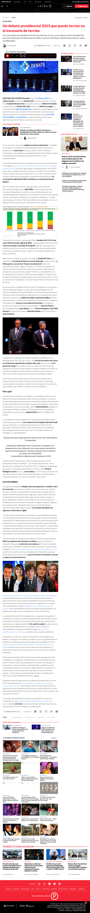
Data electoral (40, 10)
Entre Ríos (45, 889)
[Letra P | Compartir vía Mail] (85, 45)
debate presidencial (23, 109)
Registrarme (82, 6)
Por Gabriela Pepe (11, 45)
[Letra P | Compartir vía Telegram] (80, 45)
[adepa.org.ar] (22, 906)
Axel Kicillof (48, 1)
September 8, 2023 (43, 456)
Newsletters (82, 11)
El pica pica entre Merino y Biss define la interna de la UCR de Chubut (74, 181)
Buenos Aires (25, 889)
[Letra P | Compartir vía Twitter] (69, 45)
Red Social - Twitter (39, 883)
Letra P (7, 17)
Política (14, 17)
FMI (30, 1)
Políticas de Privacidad (79, 910)
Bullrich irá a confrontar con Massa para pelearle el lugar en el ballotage (29, 595)
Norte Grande (63, 889)
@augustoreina (11, 448)
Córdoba (54, 889)
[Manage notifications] (85, 902)
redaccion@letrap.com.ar (79, 909)
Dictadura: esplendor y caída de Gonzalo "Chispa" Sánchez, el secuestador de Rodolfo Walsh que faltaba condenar (73, 188)
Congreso (81, 889)
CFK (25, 1)
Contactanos (32, 884)
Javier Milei (17, 1)
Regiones (6, 11)
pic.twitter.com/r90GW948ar (30, 453)
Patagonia (72, 889)
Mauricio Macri (44, 98)
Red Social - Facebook (44, 883)
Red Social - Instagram (49, 883)
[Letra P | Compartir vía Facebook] (75, 45)
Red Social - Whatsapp (59, 883)
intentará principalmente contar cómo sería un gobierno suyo (33, 549)
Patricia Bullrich (9, 117)
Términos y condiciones (65, 910)
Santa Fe (38, 889)
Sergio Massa (22, 117)
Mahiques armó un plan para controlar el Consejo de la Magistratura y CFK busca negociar (74, 174)
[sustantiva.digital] (30, 906)
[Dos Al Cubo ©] (9, 906)
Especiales (23, 11)
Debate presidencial (17, 717)
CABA (32, 889)
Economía (15, 889)
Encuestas (63, 11)
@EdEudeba (21, 445)
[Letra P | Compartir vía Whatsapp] (64, 45)
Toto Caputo (38, 1)
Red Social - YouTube (54, 883)
